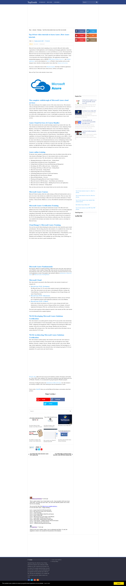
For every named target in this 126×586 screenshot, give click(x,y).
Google (43, 399)
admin (37, 447)
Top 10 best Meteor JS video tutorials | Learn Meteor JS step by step (35, 427)
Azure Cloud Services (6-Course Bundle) (44, 122)
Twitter (50, 404)
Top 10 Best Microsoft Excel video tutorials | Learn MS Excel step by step (62, 454)
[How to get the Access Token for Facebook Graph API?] (50, 434)
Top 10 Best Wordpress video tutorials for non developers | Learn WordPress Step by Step (49, 427)
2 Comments (47, 41)
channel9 (38, 389)
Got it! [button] (118, 583)
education (34, 30)
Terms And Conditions (56, 559)
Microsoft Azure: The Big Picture (41, 274)
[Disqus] (50, 477)
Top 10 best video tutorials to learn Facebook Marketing (64, 440)
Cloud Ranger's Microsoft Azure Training (45, 225)
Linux (48, 61)
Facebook (57, 399)
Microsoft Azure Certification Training (43, 205)
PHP (50, 59)
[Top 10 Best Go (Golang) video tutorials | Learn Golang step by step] (36, 433)
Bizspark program (51, 66)
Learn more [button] (47, 583)
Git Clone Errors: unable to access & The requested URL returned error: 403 (89, 101)
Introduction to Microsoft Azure (53, 382)
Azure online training (37, 152)
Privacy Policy (55, 561)
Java (60, 59)
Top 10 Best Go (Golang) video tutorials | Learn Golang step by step (35, 441)
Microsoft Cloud (35, 280)
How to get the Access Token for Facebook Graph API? (50, 441)
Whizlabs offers (32, 376)
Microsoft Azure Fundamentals (41, 266)
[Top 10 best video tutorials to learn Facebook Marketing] (65, 433)
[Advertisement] (63, 16)
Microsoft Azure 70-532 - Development (40, 286)
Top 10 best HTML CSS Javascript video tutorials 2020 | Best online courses (89, 121)
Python (57, 59)
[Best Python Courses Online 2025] (65, 419)
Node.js (53, 59)
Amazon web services (63, 63)
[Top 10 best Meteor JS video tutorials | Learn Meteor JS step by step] (36, 419)
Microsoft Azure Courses (38, 191)
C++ (63, 59)
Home (30, 30)
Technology (39, 30)
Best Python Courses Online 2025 (64, 425)
